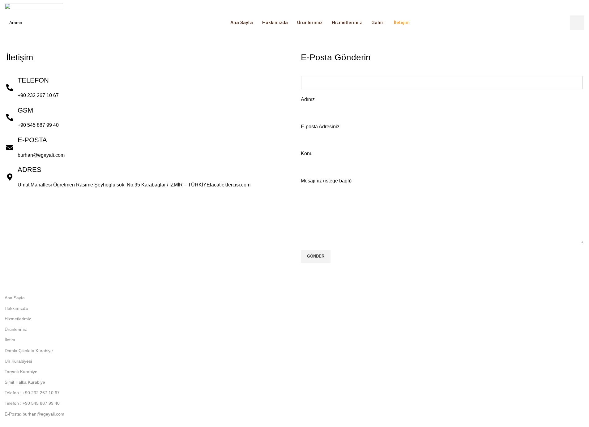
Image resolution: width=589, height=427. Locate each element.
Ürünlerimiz (309, 22)
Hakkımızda (275, 22)
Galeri (378, 22)
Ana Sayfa (241, 22)
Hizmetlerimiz (347, 22)
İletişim (402, 22)
